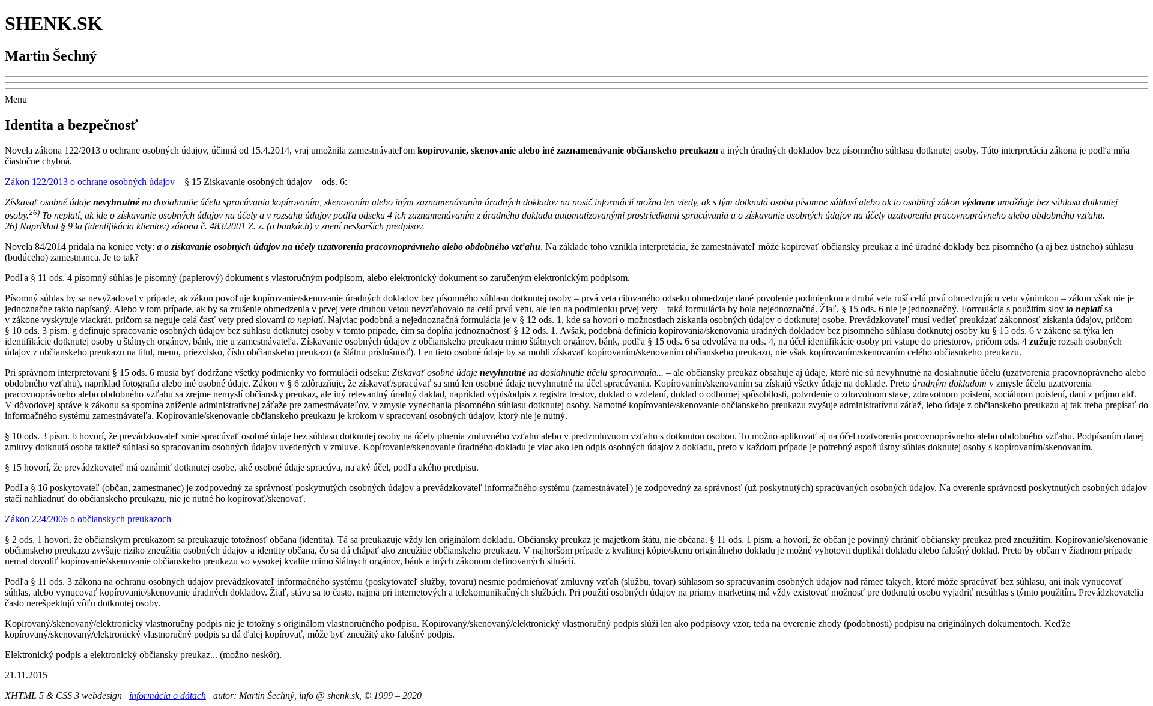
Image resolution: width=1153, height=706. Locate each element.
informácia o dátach (167, 695)
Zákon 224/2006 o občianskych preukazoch (88, 519)
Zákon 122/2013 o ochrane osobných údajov (90, 181)
